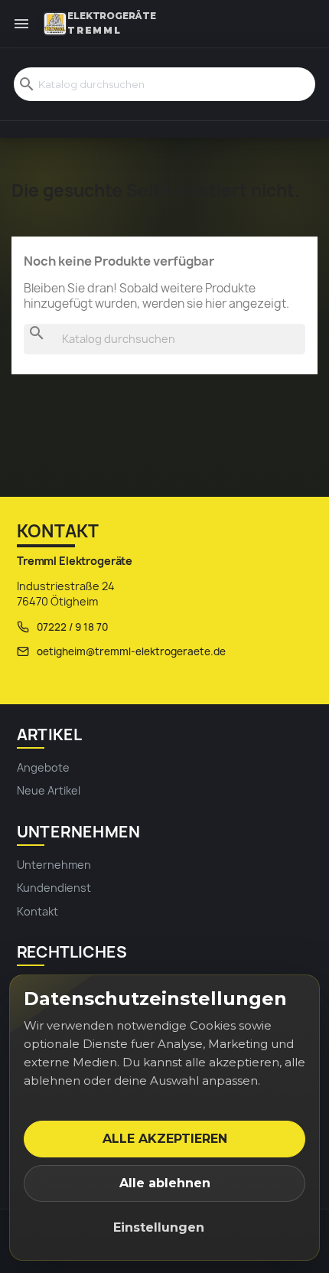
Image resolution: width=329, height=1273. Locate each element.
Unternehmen (54, 864)
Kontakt (37, 911)
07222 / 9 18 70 (72, 627)
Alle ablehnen (164, 1183)
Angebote (43, 767)
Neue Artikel (48, 790)
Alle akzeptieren (165, 1138)
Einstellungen (158, 1227)
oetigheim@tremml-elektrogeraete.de (131, 651)
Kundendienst (54, 887)
